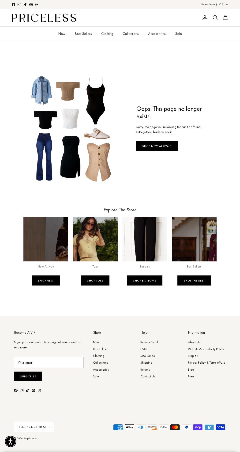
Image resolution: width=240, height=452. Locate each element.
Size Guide (147, 356)
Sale (178, 33)
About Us (194, 342)
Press (191, 376)
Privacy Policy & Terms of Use (206, 362)
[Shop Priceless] (44, 18)
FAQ (143, 349)
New (61, 33)
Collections (131, 33)
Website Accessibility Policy (206, 349)
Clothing (107, 33)
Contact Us (147, 376)
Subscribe (28, 376)
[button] (10, 441)
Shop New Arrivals (157, 146)
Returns (145, 369)
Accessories (157, 33)
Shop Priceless (31, 438)
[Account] (204, 18)
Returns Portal (149, 342)
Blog (191, 369)
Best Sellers (83, 33)
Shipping (146, 362)
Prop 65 (193, 356)
